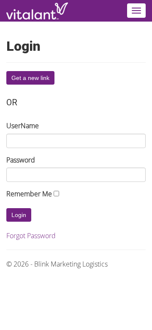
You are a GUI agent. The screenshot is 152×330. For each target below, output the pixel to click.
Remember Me (29, 193)
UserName (22, 125)
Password (20, 160)
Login (18, 215)
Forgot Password (31, 235)
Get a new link (30, 77)
